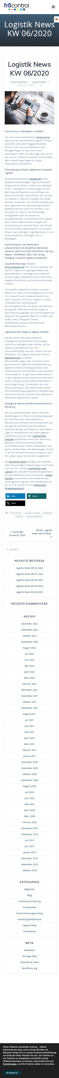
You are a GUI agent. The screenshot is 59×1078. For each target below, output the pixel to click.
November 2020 (29, 768)
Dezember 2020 (29, 762)
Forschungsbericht (14, 267)
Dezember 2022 (29, 623)
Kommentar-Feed (29, 962)
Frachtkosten (29, 907)
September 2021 (29, 707)
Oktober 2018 (29, 870)
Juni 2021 (29, 725)
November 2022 (29, 629)
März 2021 (29, 744)
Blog (29, 895)
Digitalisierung (12, 357)
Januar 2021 (29, 756)
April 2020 (29, 810)
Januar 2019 (29, 852)
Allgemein (29, 889)
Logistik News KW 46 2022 (29, 580)
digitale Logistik (32, 513)
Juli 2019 (29, 840)
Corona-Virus (43, 137)
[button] (15, 496)
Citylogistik (15, 513)
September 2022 (29, 641)
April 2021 (29, 738)
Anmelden (29, 950)
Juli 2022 (29, 653)
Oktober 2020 (29, 774)
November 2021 (29, 695)
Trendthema (29, 931)
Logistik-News (39, 81)
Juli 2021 (29, 719)
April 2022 (29, 671)
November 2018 (29, 864)
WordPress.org (29, 968)
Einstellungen (10, 1064)
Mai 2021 (29, 731)
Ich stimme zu (12, 1073)
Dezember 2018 (29, 858)
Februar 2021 (29, 750)
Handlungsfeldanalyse (29, 919)
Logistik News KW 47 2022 (29, 573)
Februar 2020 (29, 822)
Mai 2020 (29, 804)
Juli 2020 (29, 792)
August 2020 (29, 786)
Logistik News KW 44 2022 (29, 586)
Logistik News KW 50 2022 (29, 567)
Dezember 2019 (29, 828)
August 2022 (29, 647)
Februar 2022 (29, 683)
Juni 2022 (29, 659)
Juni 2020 (29, 798)
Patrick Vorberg (19, 81)
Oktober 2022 (29, 635)
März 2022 (29, 677)
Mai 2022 (29, 665)
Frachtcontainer (34, 517)
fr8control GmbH (17, 461)
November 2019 (29, 834)
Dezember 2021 (29, 689)
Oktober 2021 (29, 701)
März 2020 (29, 816)
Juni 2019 (29, 846)
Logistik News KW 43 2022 (29, 592)
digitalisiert (35, 178)
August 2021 (29, 713)
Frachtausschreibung (29, 901)
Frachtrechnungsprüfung (29, 913)
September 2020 (29, 780)
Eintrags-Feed (29, 956)
